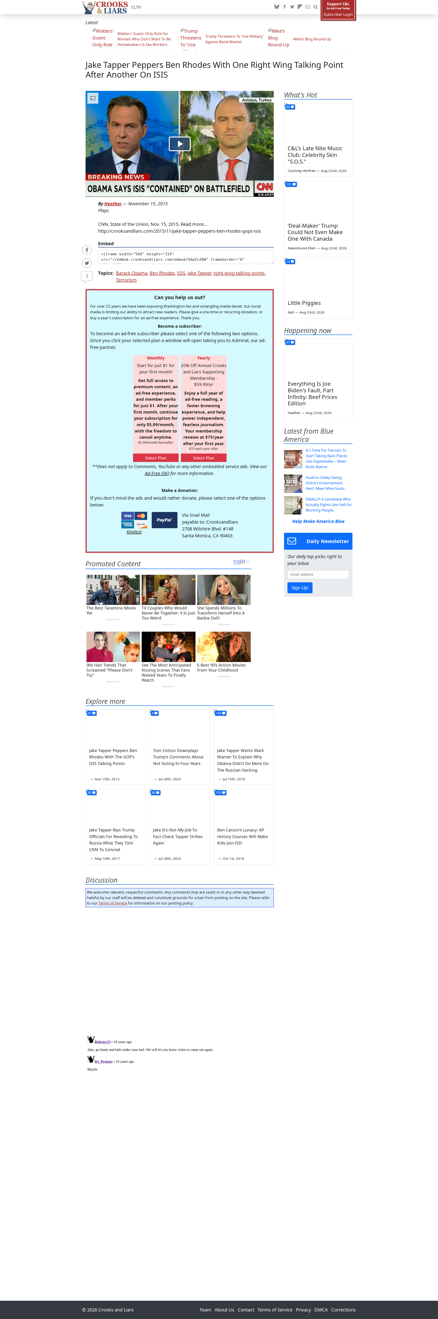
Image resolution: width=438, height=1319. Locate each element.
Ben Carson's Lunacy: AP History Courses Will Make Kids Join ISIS (242, 836)
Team (205, 1310)
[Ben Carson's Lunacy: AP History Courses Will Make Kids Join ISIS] (244, 806)
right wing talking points (239, 273)
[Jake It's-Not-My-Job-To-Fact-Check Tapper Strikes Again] (179, 806)
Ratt (291, 312)
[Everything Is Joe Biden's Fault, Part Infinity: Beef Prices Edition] (318, 358)
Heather (113, 203)
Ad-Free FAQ (157, 473)
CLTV (136, 7)
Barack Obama (131, 273)
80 (153, 792)
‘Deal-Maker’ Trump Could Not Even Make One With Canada (315, 232)
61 (89, 713)
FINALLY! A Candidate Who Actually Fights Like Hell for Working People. (329, 505)
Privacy (303, 1310)
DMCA (321, 1310)
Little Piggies (304, 302)
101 (289, 184)
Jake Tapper (199, 273)
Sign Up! (300, 587)
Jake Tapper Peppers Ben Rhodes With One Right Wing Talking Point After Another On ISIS (214, 69)
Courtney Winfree (301, 170)
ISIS (181, 273)
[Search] (315, 7)
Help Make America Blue (318, 521)
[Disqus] (180, 1091)
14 (288, 261)
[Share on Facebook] (87, 250)
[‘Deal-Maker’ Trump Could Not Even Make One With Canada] (318, 200)
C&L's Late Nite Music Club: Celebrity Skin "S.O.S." (315, 154)
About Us (224, 1310)
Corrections (343, 1310)
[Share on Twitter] (87, 263)
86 (288, 107)
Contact (246, 1310)
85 (89, 792)
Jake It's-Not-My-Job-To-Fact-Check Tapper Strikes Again (178, 836)
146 (218, 713)
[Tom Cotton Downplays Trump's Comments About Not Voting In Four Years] (179, 726)
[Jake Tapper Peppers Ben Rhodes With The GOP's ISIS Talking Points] (116, 726)
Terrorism (126, 280)
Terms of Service (113, 903)
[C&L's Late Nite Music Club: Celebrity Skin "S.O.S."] (318, 122)
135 (218, 792)
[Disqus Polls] (179, 970)
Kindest (134, 532)
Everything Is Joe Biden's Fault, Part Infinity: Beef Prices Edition (312, 393)
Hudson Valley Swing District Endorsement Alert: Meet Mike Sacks (325, 483)
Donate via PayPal (164, 520)
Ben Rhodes (162, 273)
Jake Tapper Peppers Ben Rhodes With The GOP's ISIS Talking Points (113, 757)
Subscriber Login (338, 14)
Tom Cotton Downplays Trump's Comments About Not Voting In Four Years (178, 757)
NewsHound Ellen (301, 248)
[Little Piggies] (318, 277)
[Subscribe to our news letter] (307, 7)
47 (288, 342)
